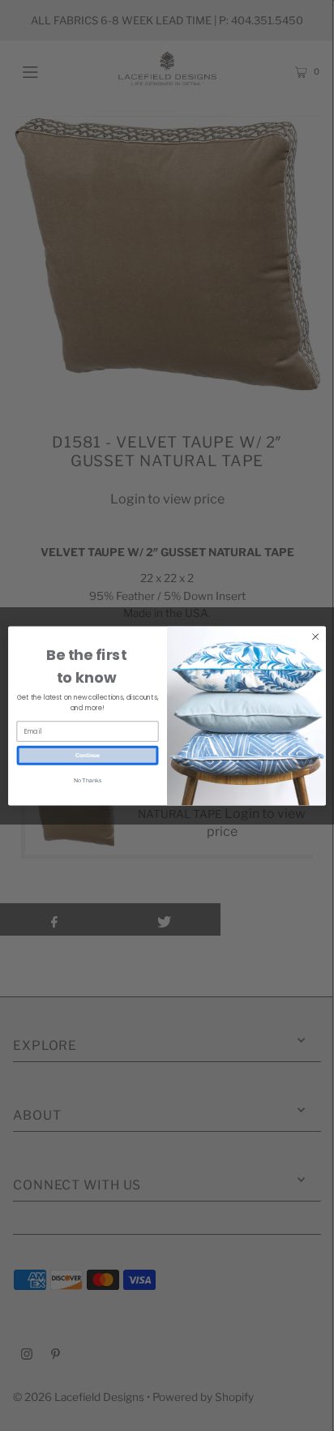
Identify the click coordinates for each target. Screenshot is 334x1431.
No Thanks (87, 780)
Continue (87, 755)
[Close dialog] (315, 636)
